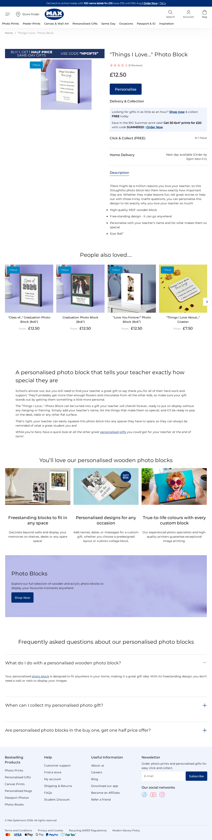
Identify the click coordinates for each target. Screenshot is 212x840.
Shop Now (22, 598)
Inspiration (166, 23)
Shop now (177, 112)
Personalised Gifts (18, 777)
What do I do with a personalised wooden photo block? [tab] (63, 662)
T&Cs (163, 3)
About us (97, 765)
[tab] (119, 172)
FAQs (48, 793)
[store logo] (54, 14)
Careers (96, 772)
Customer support (57, 765)
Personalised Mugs (18, 791)
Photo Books (14, 804)
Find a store (52, 772)
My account (52, 779)
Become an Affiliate (105, 793)
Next (207, 302)
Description (119, 173)
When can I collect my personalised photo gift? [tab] (54, 705)
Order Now (151, 3)
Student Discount (57, 799)
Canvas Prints (15, 784)
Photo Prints (14, 770)
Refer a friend (101, 799)
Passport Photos (17, 798)
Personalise (125, 89)
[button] (158, 65)
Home (9, 32)
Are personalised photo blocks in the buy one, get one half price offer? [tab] (78, 730)
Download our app (104, 786)
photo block (40, 676)
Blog (94, 779)
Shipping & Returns (58, 786)
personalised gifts (113, 432)
